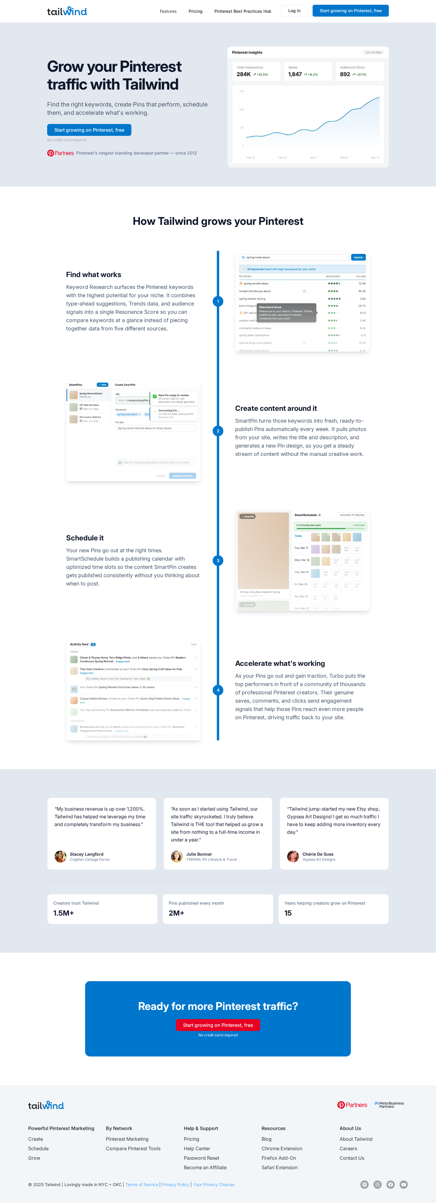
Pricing (196, 11)
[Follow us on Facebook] (390, 1184)
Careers (348, 1148)
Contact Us (352, 1158)
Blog (267, 1139)
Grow (34, 1158)
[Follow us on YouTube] (404, 1184)
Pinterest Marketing (127, 1139)
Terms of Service (141, 1184)
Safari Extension (279, 1167)
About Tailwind (356, 1139)
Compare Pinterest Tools (133, 1148)
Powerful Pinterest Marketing (61, 1128)
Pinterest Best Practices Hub (242, 11)
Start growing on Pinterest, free (351, 10)
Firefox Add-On (279, 1158)
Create (35, 1139)
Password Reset (201, 1158)
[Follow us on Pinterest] (364, 1184)
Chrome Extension (282, 1148)
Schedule (38, 1148)
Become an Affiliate (205, 1167)
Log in (294, 10)
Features (168, 11)
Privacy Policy (175, 1184)
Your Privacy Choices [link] (213, 1184)
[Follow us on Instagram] (377, 1184)
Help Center (197, 1148)
